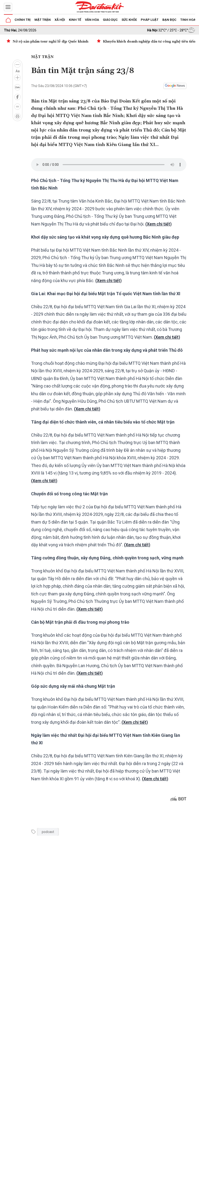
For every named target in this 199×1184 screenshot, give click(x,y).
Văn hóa (92, 20)
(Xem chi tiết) (158, 224)
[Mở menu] (8, 7)
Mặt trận (42, 20)
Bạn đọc (169, 20)
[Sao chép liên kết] (17, 106)
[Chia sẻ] (194, 1177)
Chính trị (23, 20)
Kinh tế (75, 20)
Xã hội (60, 20)
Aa (18, 71)
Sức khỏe (129, 20)
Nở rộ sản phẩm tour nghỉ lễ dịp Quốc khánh (50, 41)
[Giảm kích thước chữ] (17, 64)
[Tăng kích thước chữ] (17, 77)
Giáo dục (110, 20)
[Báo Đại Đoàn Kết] (99, 7)
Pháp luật (149, 20)
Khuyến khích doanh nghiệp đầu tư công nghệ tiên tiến (149, 41)
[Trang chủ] (8, 20)
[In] (17, 116)
